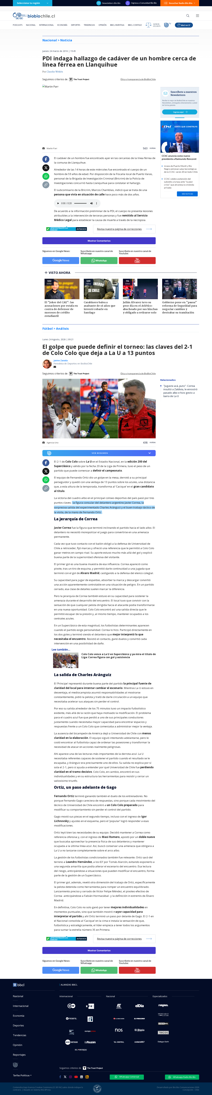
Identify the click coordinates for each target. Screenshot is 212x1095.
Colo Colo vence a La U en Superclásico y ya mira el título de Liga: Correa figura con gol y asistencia (118, 656)
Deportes (75, 25)
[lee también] (66, 660)
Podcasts (17, 25)
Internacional (46, 25)
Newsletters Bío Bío (111, 3)
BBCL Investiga (117, 25)
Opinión (102, 25)
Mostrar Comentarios (99, 240)
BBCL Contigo (135, 25)
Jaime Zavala (61, 360)
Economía (62, 25)
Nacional (31, 25)
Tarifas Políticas (21, 1075)
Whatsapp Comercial (129, 1076)
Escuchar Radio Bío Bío (180, 3)
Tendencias (89, 25)
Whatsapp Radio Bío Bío (184, 1077)
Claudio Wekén (55, 72)
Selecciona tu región (28, 3)
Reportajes (19, 1054)
